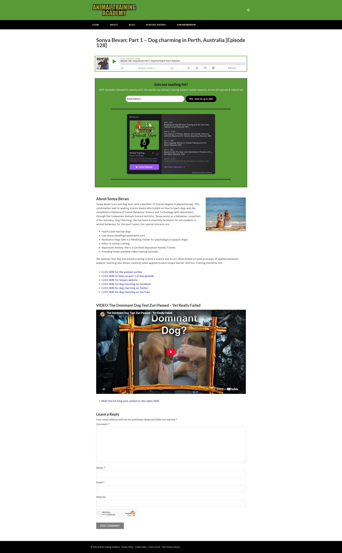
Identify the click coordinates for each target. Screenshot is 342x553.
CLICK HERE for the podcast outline (122, 272)
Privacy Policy (127, 547)
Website (101, 497)
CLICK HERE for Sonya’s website (119, 280)
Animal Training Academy (114, 10)
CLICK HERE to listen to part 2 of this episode (128, 276)
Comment (103, 424)
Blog (132, 24)
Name (100, 467)
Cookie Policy (141, 547)
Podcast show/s (156, 24)
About (114, 24)
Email (100, 482)
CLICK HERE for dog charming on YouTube (126, 292)
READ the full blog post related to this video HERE (130, 401)
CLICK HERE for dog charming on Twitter (125, 288)
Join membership (186, 24)
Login (95, 24)
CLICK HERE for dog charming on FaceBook (126, 284)
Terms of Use (154, 547)
